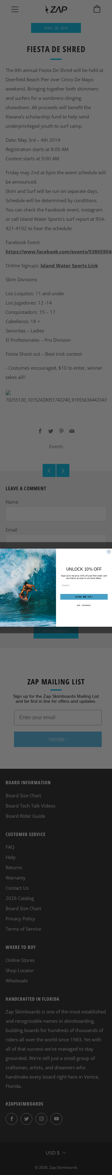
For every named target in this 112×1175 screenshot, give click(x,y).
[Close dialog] (108, 551)
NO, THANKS (84, 605)
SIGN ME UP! (84, 596)
